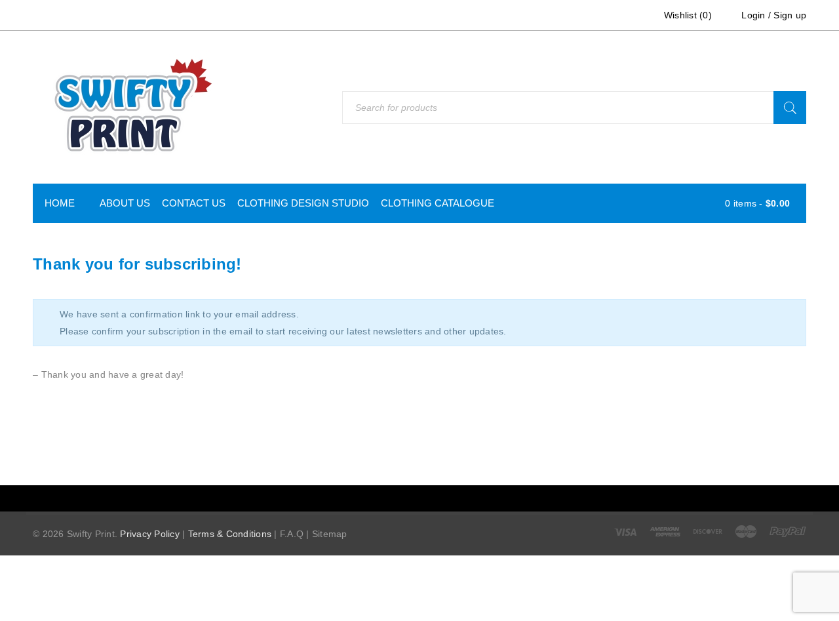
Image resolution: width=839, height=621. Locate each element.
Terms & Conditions (230, 534)
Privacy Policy (150, 534)
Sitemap (329, 534)
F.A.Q (291, 534)
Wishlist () (686, 15)
